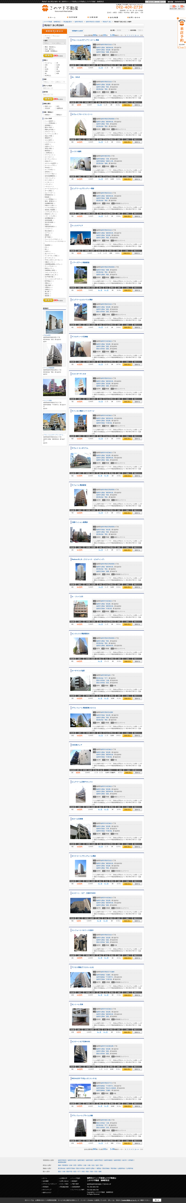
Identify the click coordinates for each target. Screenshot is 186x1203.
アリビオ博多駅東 (49, 368)
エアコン (48, 233)
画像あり (47, 114)
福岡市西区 (117, 1160)
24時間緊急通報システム (53, 264)
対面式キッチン (51, 214)
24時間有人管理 (51, 270)
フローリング (50, 178)
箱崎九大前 (109, 161)
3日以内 (47, 108)
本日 (58, 106)
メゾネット (49, 182)
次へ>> (137, 35)
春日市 (124, 1160)
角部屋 (48, 296)
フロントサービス (51, 272)
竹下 (106, 678)
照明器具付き (50, 195)
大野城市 (131, 1160)
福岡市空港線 (100, 52)
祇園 (107, 52)
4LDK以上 (48, 75)
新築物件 (74, 1181)
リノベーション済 (51, 134)
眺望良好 (48, 150)
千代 (110, 1083)
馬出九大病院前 (111, 1088)
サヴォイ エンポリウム (80, 448)
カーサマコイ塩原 (78, 671)
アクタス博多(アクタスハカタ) (83, 967)
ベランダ (48, 184)
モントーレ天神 (77, 1004)
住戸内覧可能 (50, 277)
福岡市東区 (104, 156)
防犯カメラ (49, 268)
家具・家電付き (51, 201)
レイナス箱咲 (76, 151)
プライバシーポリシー (50, 1184)
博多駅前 (112, 119)
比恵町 (111, 712)
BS (47, 249)
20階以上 (48, 289)
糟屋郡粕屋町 (62, 1162)
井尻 (107, 1127)
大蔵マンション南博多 (80, 522)
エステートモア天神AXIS (81, 1041)
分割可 (48, 144)
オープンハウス (51, 159)
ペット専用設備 (51, 123)
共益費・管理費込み (51, 51)
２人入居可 (49, 140)
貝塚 (107, 159)
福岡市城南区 (108, 1160)
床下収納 (48, 237)
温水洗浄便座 (50, 222)
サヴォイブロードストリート (82, 114)
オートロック (50, 258)
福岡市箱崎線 (100, 159)
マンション (56, 36)
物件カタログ (47, 1192)
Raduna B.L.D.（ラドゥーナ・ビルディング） (88, 559)
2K (46, 67)
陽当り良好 (49, 127)
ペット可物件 (76, 1178)
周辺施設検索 (64, 1187)
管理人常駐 (49, 148)
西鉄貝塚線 (105, 1168)
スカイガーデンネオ (79, 374)
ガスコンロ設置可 (51, 163)
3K (57, 69)
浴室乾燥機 (49, 220)
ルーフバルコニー (51, 188)
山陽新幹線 (121, 1168)
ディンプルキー (51, 266)
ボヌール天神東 (77, 819)
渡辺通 (108, 50)
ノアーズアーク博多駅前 (80, 262)
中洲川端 (109, 423)
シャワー (48, 228)
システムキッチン (51, 212)
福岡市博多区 (105, 44)
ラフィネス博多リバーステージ (83, 411)
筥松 (109, 156)
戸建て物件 (75, 1184)
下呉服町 (112, 972)
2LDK (46, 69)
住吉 (110, 44)
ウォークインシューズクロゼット (54, 242)
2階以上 (48, 283)
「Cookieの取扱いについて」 (129, 1200)
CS (47, 247)
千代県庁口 (109, 977)
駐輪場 (48, 197)
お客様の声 (63, 1178)
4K (46, 73)
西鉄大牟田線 (100, 311)
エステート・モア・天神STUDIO (84, 893)
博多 (107, 87)
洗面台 (48, 224)
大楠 (84, 1165)
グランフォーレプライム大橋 (82, 1115)
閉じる (157, 1200)
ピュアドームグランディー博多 (83, 188)
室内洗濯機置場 (51, 176)
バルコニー (49, 186)
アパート (47, 36)
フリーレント (50, 155)
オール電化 (49, 190)
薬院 (107, 309)
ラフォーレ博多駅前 (79, 485)
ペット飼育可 (50, 121)
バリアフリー (50, 142)
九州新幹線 (129, 1168)
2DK (57, 67)
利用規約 (46, 1187)
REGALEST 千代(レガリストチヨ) (84, 1078)
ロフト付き (49, 180)
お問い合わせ (64, 1181)
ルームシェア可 (51, 165)
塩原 (109, 675)
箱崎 (106, 163)
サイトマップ (47, 1189)
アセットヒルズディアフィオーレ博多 (85, 40)
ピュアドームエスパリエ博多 (82, 300)
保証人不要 (49, 136)
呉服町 (108, 975)
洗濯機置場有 (50, 203)
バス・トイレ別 (51, 216)
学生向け (48, 167)
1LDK (58, 65)
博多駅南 (112, 527)
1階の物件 (49, 285)
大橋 (107, 680)
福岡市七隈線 (100, 47)
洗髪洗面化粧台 (51, 226)
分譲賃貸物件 (76, 1187)
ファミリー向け (51, 174)
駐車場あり (49, 281)
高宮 (107, 682)
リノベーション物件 (78, 1189)
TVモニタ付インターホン (54, 260)
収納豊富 (48, 245)
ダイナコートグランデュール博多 (84, 856)
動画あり (59, 114)
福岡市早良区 (98, 1160)
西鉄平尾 (69, 1171)
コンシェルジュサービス (53, 279)
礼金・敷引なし (50, 49)
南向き (48, 293)
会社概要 (46, 1181)
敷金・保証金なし (50, 47)
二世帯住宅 (49, 153)
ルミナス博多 (48, 400)
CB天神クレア (77, 745)
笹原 (95, 1171)
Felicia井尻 (47, 335)
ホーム (45, 1178)
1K (57, 63)
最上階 (48, 291)
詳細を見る (127, 68)
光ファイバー (50, 253)
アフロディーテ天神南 (80, 337)
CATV (47, 251)
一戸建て (47, 38)
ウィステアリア (77, 225)
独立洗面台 (49, 231)
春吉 (110, 341)
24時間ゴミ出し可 (51, 275)
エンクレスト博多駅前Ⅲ (80, 633)
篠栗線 (99, 1168)
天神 (107, 828)
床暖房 (48, 235)
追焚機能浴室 (50, 218)
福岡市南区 (104, 675)
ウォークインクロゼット (53, 239)
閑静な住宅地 (50, 129)
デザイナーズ (50, 131)
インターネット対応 (52, 255)
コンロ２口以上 (51, 207)
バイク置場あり (51, 199)
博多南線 (113, 1168)
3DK (46, 71)
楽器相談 (48, 125)
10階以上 (48, 287)
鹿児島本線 (99, 89)
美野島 (80, 1165)
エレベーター (50, 193)
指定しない (48, 106)
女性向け (48, 172)
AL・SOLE (76, 77)
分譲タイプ (49, 146)
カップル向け (50, 169)
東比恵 (108, 529)
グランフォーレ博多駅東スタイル (84, 708)
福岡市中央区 (105, 341)
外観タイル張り (51, 205)
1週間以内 (60, 108)
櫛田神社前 (109, 47)
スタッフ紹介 (64, 1184)
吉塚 (70, 1165)
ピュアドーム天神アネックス (82, 782)
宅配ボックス (50, 262)
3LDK (58, 71)
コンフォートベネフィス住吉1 (83, 930)
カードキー (49, 157)
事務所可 (48, 138)
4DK (57, 73)
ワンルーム (48, 63)
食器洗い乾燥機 (51, 210)
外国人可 (48, 161)
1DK (46, 65)
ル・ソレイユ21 (77, 596)
